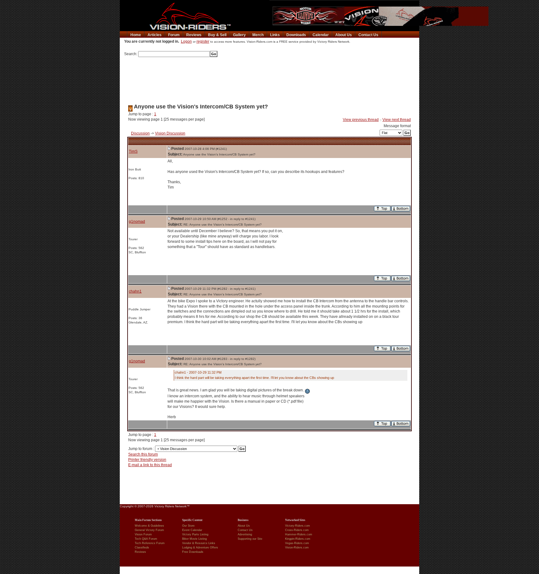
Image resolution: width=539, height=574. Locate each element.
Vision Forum (143, 534)
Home (135, 35)
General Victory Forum (149, 530)
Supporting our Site (250, 538)
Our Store (188, 525)
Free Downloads (192, 551)
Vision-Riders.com (297, 547)
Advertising (245, 534)
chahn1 (135, 291)
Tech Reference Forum (150, 543)
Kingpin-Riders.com (297, 538)
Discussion (140, 133)
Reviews (194, 35)
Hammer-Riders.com (298, 534)
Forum (174, 35)
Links (275, 35)
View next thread (396, 119)
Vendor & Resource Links (198, 543)
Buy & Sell (217, 35)
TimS (133, 151)
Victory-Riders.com (297, 525)
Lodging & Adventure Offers (200, 547)
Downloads (296, 35)
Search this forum (143, 454)
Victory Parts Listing (195, 534)
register (203, 41)
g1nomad (137, 221)
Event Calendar (192, 530)
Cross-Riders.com (297, 530)
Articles (155, 35)
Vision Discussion (170, 133)
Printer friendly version (147, 459)
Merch (258, 35)
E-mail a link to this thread (150, 465)
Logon (186, 41)
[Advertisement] (269, 78)
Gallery (239, 35)
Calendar (321, 35)
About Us (343, 35)
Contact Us (368, 35)
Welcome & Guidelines (149, 525)
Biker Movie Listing (194, 538)
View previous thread (361, 119)
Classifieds (142, 547)
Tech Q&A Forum (146, 538)
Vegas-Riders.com (297, 543)
